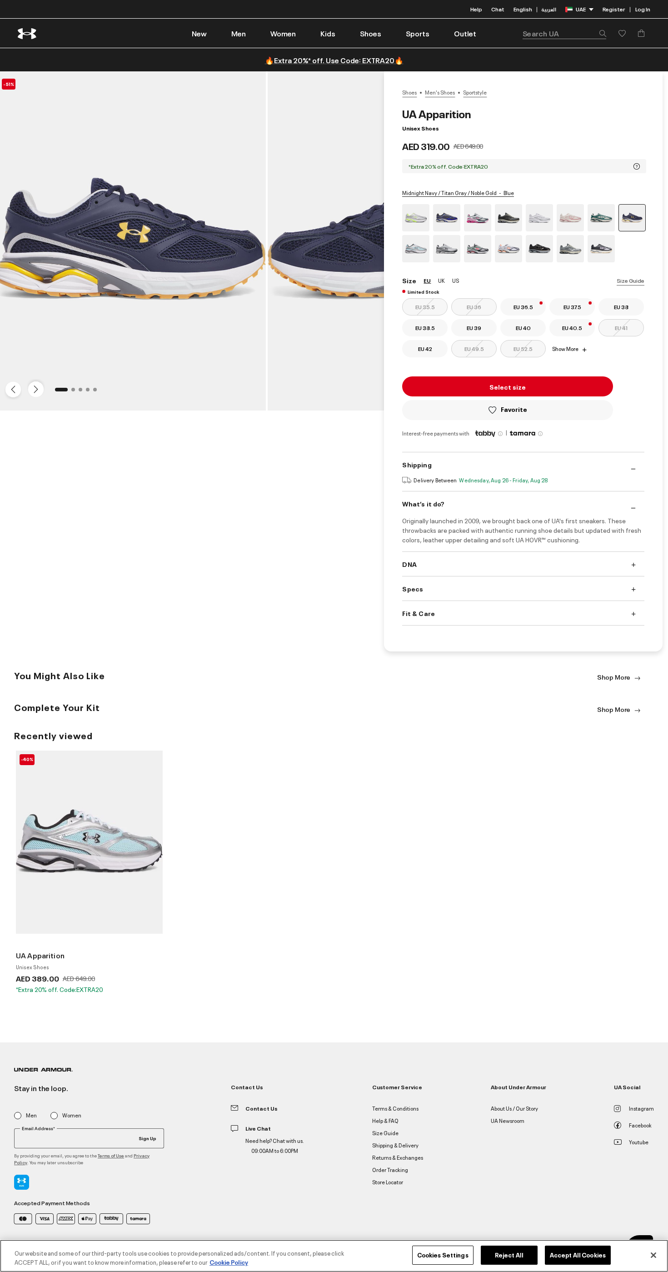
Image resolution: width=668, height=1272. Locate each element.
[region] (334, 1256)
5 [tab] (97, 392)
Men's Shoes (440, 92)
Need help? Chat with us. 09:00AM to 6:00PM (274, 1145)
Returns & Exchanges (397, 1157)
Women (71, 1115)
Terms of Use (111, 1155)
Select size (507, 386)
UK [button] (441, 280)
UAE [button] (581, 9)
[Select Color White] (539, 217)
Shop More (614, 676)
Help (476, 9)
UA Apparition (40, 955)
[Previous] (11, 388)
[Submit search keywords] (600, 33)
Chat (497, 9)
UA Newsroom (507, 1120)
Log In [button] (642, 9)
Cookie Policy (228, 1262)
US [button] (455, 280)
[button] (238, 33)
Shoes (409, 92)
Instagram (641, 1108)
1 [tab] (59, 392)
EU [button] (427, 280)
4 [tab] (90, 392)
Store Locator (387, 1182)
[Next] (34, 388)
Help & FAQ (385, 1120)
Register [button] (614, 9)
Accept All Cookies (578, 1255)
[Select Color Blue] (415, 248)
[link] (199, 33)
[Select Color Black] (539, 248)
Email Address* (38, 1128)
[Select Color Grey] (415, 217)
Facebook (640, 1125)
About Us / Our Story (514, 1108)
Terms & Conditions (395, 1108)
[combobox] (564, 33)
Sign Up (147, 1138)
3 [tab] (83, 392)
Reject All (509, 1255)
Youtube (638, 1142)
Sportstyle (475, 92)
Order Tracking (390, 1169)
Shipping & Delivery (395, 1145)
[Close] (653, 1255)
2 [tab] (75, 392)
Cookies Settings (443, 1255)
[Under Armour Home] (27, 33)
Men (31, 1115)
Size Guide (630, 280)
